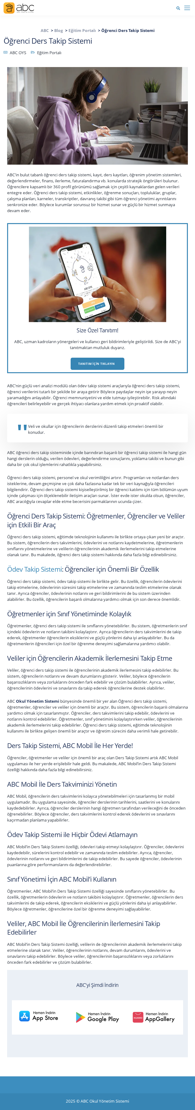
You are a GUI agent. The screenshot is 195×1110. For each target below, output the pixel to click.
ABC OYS (18, 52)
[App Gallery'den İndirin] (157, 1016)
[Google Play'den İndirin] (100, 1016)
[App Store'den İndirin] (43, 1016)
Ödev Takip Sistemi (34, 569)
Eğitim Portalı (49, 52)
